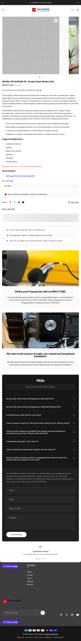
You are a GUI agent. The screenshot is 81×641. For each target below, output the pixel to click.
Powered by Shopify (51, 634)
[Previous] (3, 2)
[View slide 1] (36, 559)
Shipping (30, 581)
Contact (30, 575)
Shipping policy (48, 637)
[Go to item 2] (41, 77)
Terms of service (38, 637)
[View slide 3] (41, 559)
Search (29, 572)
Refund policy (20, 637)
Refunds (30, 584)
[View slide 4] (44, 559)
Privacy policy (29, 637)
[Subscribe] (43, 613)
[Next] (78, 2)
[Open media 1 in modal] (56, 20)
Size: (7, 181)
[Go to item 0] (39, 77)
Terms (29, 578)
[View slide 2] (39, 559)
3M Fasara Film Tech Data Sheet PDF (20, 176)
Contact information (59, 637)
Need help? (75, 202)
